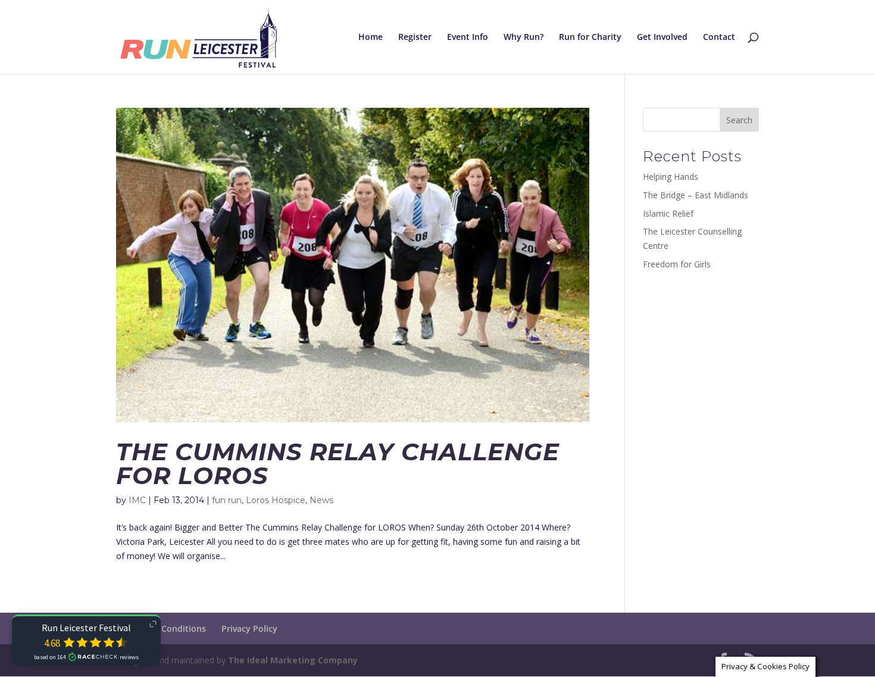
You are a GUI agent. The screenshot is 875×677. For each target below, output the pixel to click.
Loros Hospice (275, 500)
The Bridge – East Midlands (695, 195)
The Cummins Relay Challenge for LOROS (338, 463)
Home (370, 37)
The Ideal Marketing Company (293, 660)
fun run (227, 500)
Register (415, 37)
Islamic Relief (668, 213)
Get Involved (662, 37)
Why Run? (523, 37)
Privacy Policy (249, 628)
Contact (719, 37)
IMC (137, 500)
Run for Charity (590, 37)
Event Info (467, 37)
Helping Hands (670, 176)
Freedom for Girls (677, 264)
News (321, 500)
